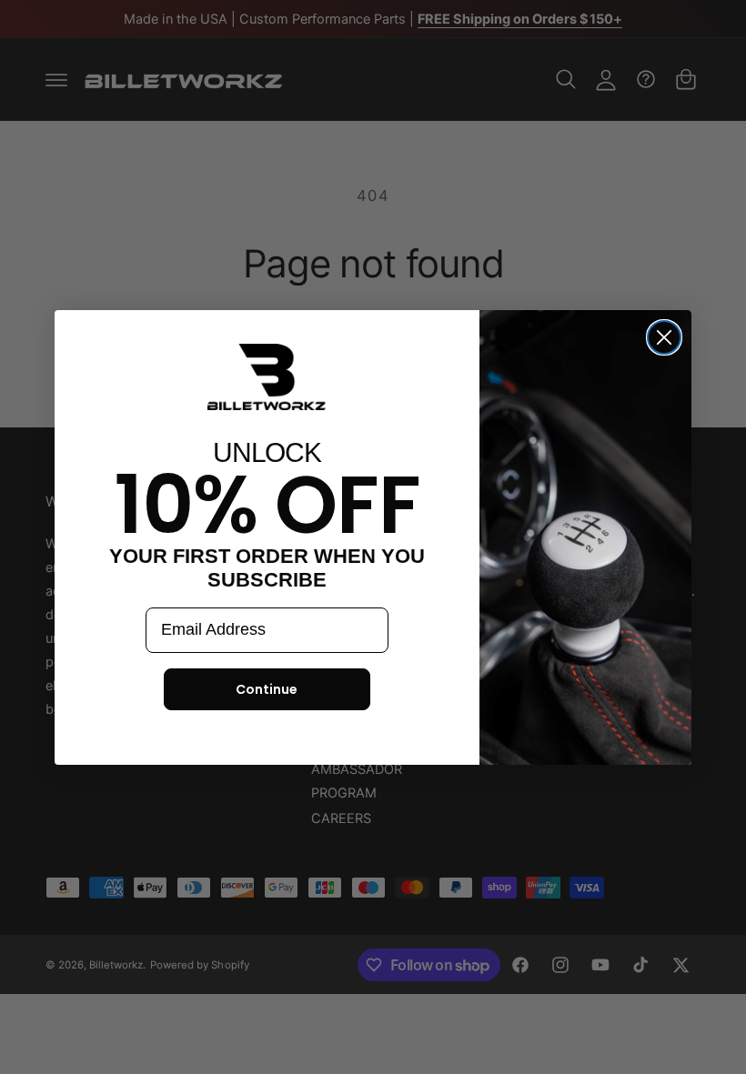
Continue (266, 689)
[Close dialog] (664, 337)
